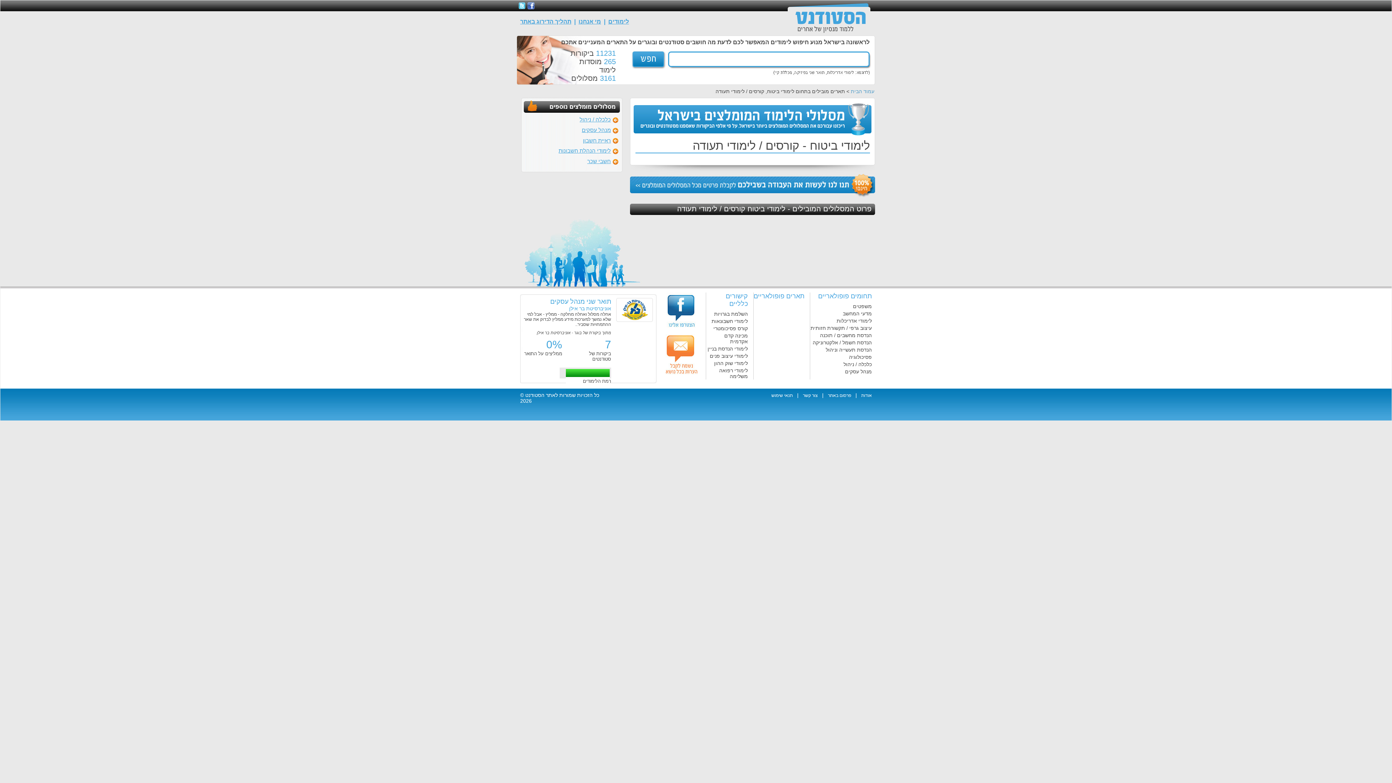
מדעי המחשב (857, 313)
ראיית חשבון (597, 140)
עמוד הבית (862, 91)
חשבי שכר (599, 161)
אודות (866, 395)
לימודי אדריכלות (854, 321)
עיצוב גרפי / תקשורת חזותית (841, 328)
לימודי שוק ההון (731, 363)
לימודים (618, 21)
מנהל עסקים (596, 130)
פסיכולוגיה (860, 357)
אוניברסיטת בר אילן (590, 308)
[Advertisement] (916, 122)
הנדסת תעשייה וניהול (849, 350)
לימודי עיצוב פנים (729, 356)
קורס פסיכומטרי (730, 328)
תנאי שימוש (782, 395)
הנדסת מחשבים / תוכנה (846, 335)
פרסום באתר (839, 395)
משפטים (862, 306)
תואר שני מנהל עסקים (580, 301)
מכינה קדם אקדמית (736, 338)
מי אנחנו (590, 21)
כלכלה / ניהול (595, 119)
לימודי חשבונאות (730, 321)
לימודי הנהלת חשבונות (585, 151)
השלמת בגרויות (731, 314)
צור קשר (810, 395)
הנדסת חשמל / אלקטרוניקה (842, 342)
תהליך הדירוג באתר (545, 21)
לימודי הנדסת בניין (728, 349)
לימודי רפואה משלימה (733, 373)
